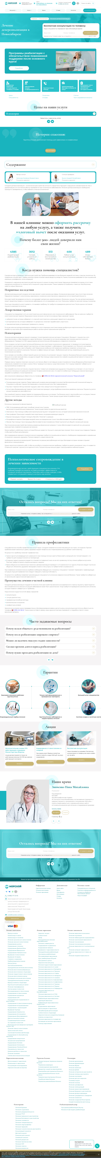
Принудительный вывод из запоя (18, 980)
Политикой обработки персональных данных (72, 1154)
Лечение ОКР (19, 1144)
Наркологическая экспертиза (17, 1067)
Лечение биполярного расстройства (27, 1118)
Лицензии (45, 95)
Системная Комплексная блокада (18, 1032)
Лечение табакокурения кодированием (81, 937)
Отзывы (45, 97)
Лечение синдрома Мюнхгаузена (79, 1100)
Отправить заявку (90, 33)
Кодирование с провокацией (17, 1007)
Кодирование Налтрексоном (17, 952)
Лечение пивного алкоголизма (17, 1028)
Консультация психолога (23, 1131)
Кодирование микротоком (16, 1038)
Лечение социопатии (22, 1109)
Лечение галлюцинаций (76, 1087)
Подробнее (19, 68)
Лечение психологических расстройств (28, 1129)
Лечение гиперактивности (23, 1122)
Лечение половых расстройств (79, 1074)
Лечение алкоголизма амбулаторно (19, 970)
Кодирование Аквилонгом (16, 1012)
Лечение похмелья (14, 1053)
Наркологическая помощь (43, 888)
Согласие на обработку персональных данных (84, 893)
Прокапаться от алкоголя (16, 1049)
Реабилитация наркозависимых (48, 998)
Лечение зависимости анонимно (79, 933)
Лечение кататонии (75, 1067)
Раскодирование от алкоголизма (18, 991)
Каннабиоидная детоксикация (48, 1010)
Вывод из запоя (13, 933)
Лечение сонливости (22, 1120)
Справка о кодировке (15, 959)
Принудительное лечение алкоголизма (20, 967)
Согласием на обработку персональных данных (16, 1155)
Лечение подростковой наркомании (50, 965)
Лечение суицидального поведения (80, 1095)
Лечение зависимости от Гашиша (48, 984)
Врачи (58, 890)
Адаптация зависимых (45, 1000)
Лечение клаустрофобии (23, 1124)
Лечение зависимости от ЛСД (47, 994)
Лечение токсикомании (76, 942)
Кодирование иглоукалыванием (18, 1005)
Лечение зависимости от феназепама (50, 980)
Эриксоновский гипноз (15, 1030)
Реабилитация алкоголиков (16, 961)
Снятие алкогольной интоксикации (19, 1055)
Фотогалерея (60, 894)
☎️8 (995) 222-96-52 (48, 376)
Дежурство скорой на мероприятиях (50, 1069)
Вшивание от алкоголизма (16, 955)
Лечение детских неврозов (77, 1078)
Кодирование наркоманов (46, 1006)
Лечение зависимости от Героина (49, 971)
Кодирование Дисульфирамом (17, 1016)
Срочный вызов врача (89, 10)
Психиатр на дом (74, 1080)
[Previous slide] (54, 821)
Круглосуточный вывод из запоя (18, 984)
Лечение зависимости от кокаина (49, 977)
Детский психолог (21, 1133)
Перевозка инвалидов (45, 1065)
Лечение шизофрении (76, 1085)
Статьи (76, 95)
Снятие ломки (42, 935)
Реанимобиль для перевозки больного (50, 1071)
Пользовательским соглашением (40, 1155)
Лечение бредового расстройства (80, 1091)
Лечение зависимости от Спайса (48, 973)
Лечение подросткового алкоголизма (20, 974)
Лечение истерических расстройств (80, 1072)
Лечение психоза (74, 1082)
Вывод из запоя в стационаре (17, 982)
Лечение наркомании (42, 892)
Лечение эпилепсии (75, 1097)
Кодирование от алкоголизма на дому (20, 1003)
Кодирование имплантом (16, 995)
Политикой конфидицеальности (59, 1155)
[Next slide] (59, 821)
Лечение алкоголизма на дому (17, 976)
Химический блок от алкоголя (17, 1051)
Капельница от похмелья (15, 937)
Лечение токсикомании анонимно (80, 944)
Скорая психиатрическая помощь (79, 1102)
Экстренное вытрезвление (16, 1040)
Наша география (82, 895)
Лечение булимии (21, 1107)
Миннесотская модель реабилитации (73, 1109)
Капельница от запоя (14, 935)
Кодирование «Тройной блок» (17, 1047)
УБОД (40, 937)
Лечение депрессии (21, 1139)
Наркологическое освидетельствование (51, 1015)
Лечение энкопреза (75, 1076)
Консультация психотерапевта (17, 1065)
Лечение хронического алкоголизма (19, 940)
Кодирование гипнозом (15, 946)
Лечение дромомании (76, 1061)
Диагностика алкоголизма (16, 1018)
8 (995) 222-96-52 (63, 4)
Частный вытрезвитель (15, 965)
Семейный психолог (21, 1137)
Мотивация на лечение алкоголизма (19, 978)
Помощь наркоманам (45, 1023)
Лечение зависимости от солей (48, 967)
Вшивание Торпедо (14, 1010)
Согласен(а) (91, 1154)
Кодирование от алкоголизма (17, 993)
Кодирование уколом (14, 944)
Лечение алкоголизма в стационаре (19, 972)
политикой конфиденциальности (80, 36)
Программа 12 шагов (45, 960)
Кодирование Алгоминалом (17, 1014)
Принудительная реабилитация (48, 952)
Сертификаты (60, 892)
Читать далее (56, 808)
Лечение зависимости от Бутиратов (49, 969)
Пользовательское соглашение (86, 888)
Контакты (59, 898)
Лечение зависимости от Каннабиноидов (45, 991)
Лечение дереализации (76, 1063)
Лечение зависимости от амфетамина (50, 982)
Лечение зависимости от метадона (49, 975)
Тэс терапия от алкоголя (15, 1022)
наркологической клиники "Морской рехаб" (70, 376)
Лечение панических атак (23, 1142)
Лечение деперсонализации (78, 1093)
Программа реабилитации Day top (72, 1107)
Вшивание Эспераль (14, 957)
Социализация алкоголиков (16, 1020)
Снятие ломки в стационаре (47, 1013)
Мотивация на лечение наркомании (49, 1021)
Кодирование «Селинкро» (16, 1045)
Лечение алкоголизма (42, 890)
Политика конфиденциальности (86, 890)
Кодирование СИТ (13, 997)
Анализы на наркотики (45, 1017)
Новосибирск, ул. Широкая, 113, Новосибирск (44, 4)
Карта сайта (60, 888)
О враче (65, 812)
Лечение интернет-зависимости (79, 950)
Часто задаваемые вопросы (83, 97)
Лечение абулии (74, 1065)
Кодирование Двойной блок (17, 948)
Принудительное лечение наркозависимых (46, 940)
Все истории (50, 150)
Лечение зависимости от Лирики (48, 986)
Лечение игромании (75, 935)
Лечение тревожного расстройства (26, 1116)
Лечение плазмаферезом (16, 987)
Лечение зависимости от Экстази (48, 996)
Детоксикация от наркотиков (47, 1008)
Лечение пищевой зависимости (79, 955)
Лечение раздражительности (24, 1112)
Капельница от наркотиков (16, 1063)
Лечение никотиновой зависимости (80, 940)
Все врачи (56, 812)
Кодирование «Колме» (15, 1043)
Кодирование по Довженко (47, 945)
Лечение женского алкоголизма (18, 942)
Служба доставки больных (46, 1079)
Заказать (20, 763)
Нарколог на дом (43, 933)
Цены (11, 95)
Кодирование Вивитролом (16, 950)
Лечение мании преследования (79, 1089)
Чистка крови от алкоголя (16, 989)
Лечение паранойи (21, 1127)
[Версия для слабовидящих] (15, 891)
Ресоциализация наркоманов (47, 956)
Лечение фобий (74, 1070)
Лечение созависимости (46, 943)
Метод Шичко (12, 963)
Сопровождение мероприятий (48, 1067)
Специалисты (13, 97)
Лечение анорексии (21, 1148)
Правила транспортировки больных (49, 1077)
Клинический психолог (22, 1135)
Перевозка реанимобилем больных (49, 1081)
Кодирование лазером (45, 947)
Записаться (15, 918)
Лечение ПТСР (20, 1114)
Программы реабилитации (46, 954)
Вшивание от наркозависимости (48, 950)
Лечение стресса (20, 1146)
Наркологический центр (46, 962)
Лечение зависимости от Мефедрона (50, 988)
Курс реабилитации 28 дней (47, 958)
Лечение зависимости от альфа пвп (49, 1019)
